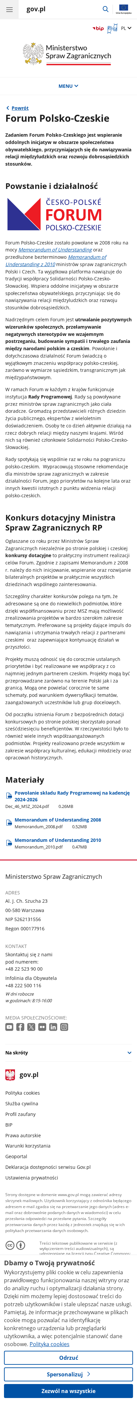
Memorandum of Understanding (55, 249)
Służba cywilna (21, 1103)
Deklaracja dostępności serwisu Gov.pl (48, 1167)
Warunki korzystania (28, 1146)
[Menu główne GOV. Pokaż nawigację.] (9, 9)
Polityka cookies (22, 1093)
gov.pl (29, 1075)
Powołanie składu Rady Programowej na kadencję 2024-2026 (67, 800)
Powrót (20, 108)
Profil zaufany (20, 1114)
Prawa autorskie (23, 1135)
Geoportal (16, 1156)
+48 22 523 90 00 (24, 969)
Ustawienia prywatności (31, 1177)
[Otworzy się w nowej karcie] (10, 1027)
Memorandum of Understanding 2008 (58, 823)
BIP (8, 1125)
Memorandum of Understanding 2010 (58, 843)
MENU (66, 86)
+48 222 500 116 (23, 985)
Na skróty (16, 1052)
